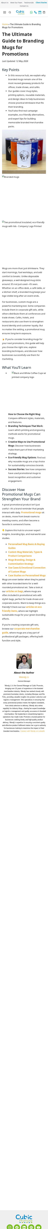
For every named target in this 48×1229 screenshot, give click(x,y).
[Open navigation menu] (4, 12)
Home (5, 24)
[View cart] (44, 12)
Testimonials (29, 2)
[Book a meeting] (40, 12)
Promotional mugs (23, 502)
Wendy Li (24, 658)
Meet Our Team (16, 2)
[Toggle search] (10, 12)
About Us (4, 2)
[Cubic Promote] (24, 1218)
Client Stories (41, 2)
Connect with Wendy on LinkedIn (29, 715)
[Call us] (36, 12)
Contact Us (24, 6)
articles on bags (10, 580)
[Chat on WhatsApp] (31, 12)
